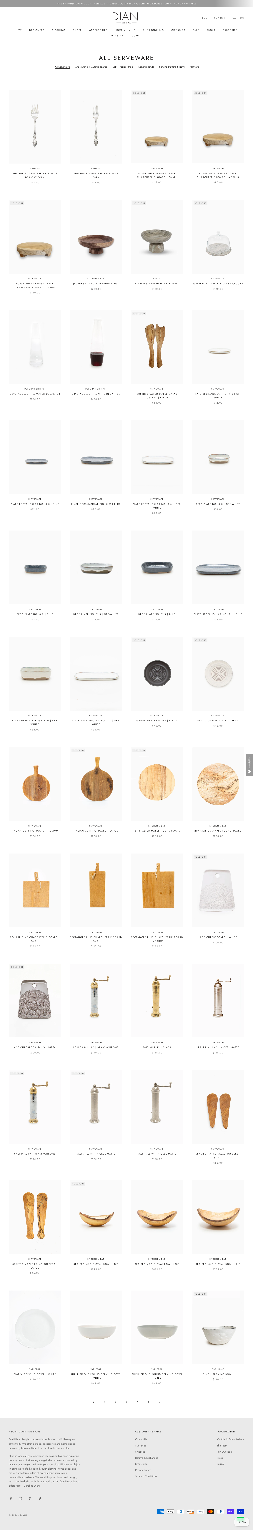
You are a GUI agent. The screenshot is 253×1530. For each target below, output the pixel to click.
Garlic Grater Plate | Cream (218, 720)
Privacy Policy (143, 1470)
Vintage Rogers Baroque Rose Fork (96, 175)
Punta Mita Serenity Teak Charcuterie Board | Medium (218, 175)
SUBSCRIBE (230, 30)
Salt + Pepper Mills (122, 67)
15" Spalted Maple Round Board (157, 830)
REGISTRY (117, 35)
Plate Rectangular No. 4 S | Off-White (218, 395)
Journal (136, 35)
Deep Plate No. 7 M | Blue (157, 614)
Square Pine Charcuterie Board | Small (35, 939)
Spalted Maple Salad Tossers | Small (218, 1155)
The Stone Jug (153, 30)
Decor (157, 278)
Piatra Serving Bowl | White (35, 1374)
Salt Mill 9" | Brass (157, 1047)
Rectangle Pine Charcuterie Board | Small (96, 939)
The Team (222, 1445)
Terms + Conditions (146, 1476)
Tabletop (34, 1369)
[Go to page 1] (93, 1402)
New (19, 30)
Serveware (157, 168)
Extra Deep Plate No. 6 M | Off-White (35, 722)
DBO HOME (218, 1369)
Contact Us (141, 1439)
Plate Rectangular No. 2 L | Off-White (96, 722)
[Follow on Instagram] (20, 1498)
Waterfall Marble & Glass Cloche (218, 283)
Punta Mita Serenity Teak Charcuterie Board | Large (35, 285)
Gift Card (178, 30)
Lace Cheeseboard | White (218, 937)
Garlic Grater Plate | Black (157, 720)
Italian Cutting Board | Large (96, 830)
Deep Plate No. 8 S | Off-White (218, 504)
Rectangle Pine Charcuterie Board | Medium (157, 939)
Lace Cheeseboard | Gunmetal (35, 1047)
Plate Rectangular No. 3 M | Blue (96, 504)
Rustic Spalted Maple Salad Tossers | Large (157, 395)
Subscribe (140, 1445)
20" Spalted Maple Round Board (218, 830)
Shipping (140, 1452)
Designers (36, 30)
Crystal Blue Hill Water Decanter (35, 394)
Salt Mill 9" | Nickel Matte (157, 1153)
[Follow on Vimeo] (39, 1498)
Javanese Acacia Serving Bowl (96, 283)
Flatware (194, 67)
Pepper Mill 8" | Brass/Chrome (96, 1047)
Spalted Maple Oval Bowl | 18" (157, 1264)
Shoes (77, 30)
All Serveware (62, 67)
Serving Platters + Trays (172, 67)
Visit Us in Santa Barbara (230, 1439)
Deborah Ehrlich (35, 388)
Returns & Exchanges (146, 1458)
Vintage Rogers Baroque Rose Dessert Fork (35, 175)
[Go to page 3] (159, 1402)
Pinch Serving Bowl (218, 1374)
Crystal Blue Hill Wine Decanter (96, 394)
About (211, 30)
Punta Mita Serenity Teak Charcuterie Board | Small (157, 175)
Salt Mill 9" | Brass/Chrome (35, 1153)
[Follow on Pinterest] (30, 1498)
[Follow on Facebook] (11, 1498)
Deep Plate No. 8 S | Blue (34, 614)
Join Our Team (224, 1452)
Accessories (98, 30)
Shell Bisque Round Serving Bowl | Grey (157, 1376)
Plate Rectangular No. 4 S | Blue (35, 504)
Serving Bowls (146, 67)
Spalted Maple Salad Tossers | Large (34, 1265)
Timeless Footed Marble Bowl (157, 283)
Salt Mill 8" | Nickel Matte (96, 1153)
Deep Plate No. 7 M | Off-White (96, 614)
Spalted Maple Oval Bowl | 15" (96, 1264)
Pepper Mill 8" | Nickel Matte (218, 1047)
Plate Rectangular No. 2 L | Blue (218, 614)
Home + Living (125, 30)
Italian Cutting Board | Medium (35, 830)
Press (220, 1458)
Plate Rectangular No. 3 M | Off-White (157, 505)
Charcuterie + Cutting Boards (91, 67)
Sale (196, 30)
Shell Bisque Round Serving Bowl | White (96, 1376)
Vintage (35, 168)
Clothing (58, 30)
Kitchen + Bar (96, 278)
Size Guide (141, 1464)
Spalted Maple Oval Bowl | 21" (218, 1264)
